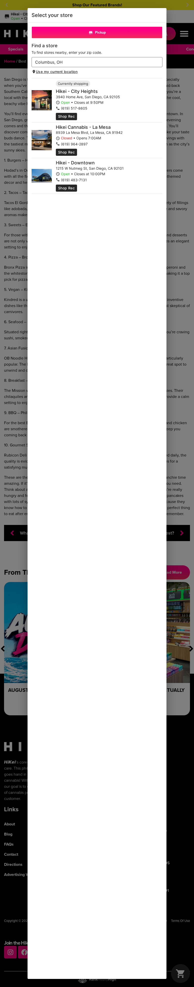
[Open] (159, 62)
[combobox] (93, 62)
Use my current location (57, 71)
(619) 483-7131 (74, 180)
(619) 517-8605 (74, 108)
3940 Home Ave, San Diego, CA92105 (88, 97)
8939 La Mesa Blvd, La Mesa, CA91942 (89, 132)
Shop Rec (66, 116)
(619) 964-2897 (74, 144)
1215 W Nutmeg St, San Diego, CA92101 (90, 168)
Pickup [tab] (100, 32)
